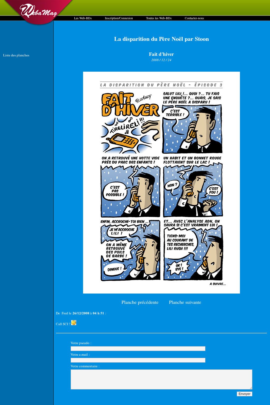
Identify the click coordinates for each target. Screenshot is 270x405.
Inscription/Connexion (119, 18)
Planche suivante (185, 302)
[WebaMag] (38, 25)
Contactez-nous (194, 18)
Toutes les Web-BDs (159, 18)
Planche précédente (140, 302)
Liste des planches (16, 55)
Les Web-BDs (83, 18)
